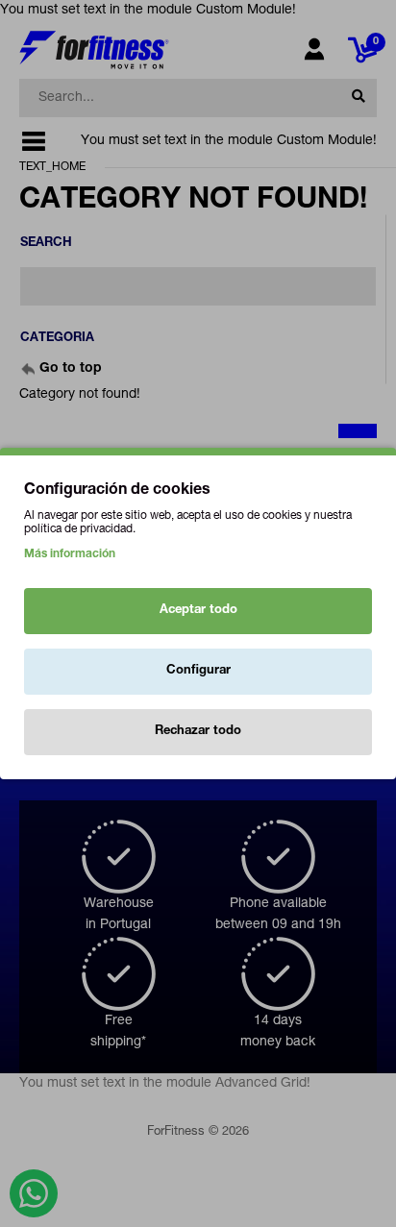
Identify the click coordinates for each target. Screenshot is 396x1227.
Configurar (198, 671)
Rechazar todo (198, 731)
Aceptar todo (198, 610)
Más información (69, 554)
